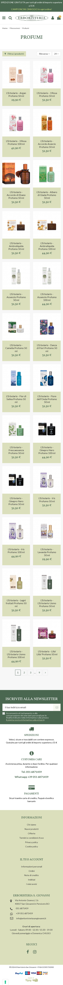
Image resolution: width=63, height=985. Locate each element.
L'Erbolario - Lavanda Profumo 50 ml (47, 552)
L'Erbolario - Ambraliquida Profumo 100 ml (46, 246)
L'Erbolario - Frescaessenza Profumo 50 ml (16, 450)
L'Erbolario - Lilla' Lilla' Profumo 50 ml (47, 653)
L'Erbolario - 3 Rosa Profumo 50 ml (47, 94)
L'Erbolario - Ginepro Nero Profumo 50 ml (16, 501)
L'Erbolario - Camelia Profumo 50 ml (16, 348)
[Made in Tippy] (31, 979)
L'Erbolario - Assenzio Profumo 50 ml (16, 297)
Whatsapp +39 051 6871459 (31, 776)
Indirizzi (31, 879)
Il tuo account (31, 860)
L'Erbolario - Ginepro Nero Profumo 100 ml (46, 450)
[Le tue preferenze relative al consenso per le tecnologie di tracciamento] (5, 982)
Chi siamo (31, 824)
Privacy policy (31, 842)
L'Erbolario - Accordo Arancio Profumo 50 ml (47, 144)
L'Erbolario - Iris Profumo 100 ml (16, 551)
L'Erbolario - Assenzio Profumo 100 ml (47, 297)
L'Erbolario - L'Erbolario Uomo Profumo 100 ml (16, 654)
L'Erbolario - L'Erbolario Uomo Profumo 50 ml (47, 603)
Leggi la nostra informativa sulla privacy (25, 720)
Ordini (32, 871)
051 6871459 (22, 908)
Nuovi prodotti (32, 829)
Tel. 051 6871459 (31, 771)
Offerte (31, 833)
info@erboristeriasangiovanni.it (31, 918)
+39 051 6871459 (24, 913)
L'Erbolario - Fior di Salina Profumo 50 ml (16, 399)
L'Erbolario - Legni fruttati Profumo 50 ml (16, 603)
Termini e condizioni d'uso (31, 838)
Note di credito (31, 875)
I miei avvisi (31, 884)
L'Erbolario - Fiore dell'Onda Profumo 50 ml (47, 399)
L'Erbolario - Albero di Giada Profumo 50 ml (47, 195)
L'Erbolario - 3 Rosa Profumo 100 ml (16, 142)
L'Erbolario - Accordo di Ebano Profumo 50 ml (16, 195)
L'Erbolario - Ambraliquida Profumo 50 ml (16, 246)
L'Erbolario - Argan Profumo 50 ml (16, 94)
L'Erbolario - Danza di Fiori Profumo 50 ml (47, 348)
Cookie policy (31, 846)
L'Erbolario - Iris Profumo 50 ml (47, 499)
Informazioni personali (31, 866)
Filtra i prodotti (15, 53)
